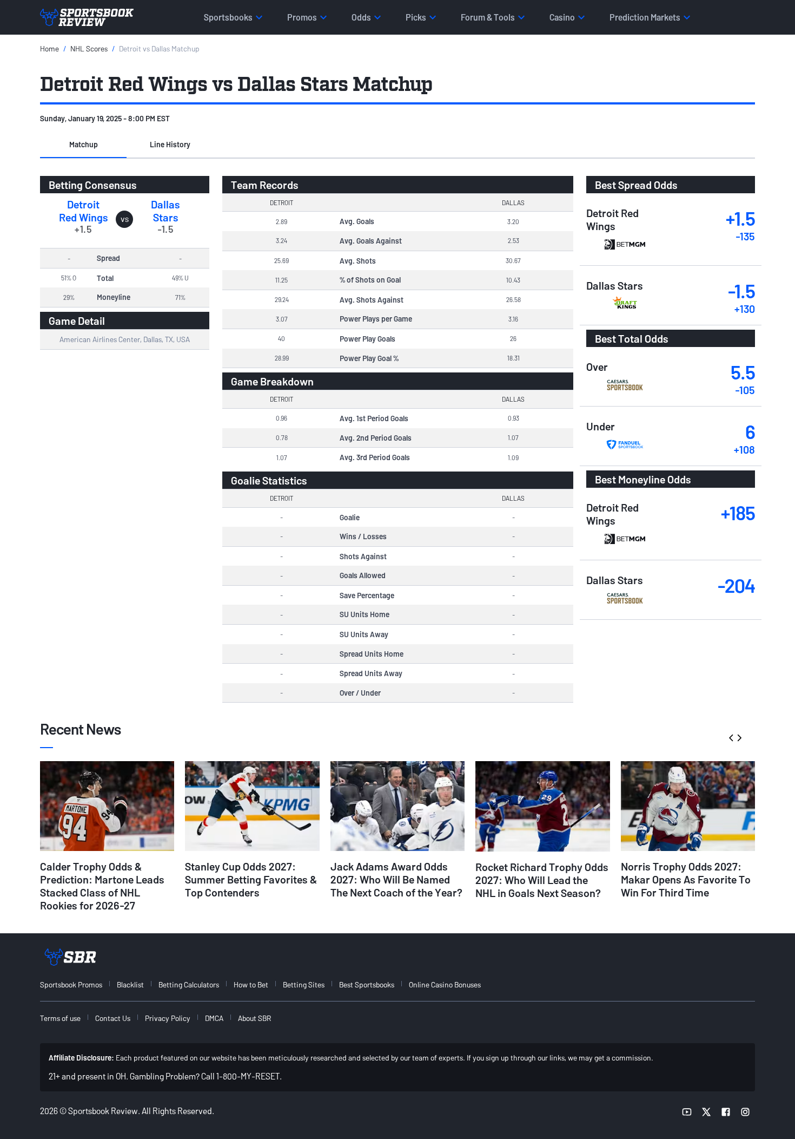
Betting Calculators (188, 984)
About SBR (254, 1018)
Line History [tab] (170, 144)
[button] (83, 145)
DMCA (214, 1018)
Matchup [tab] (83, 144)
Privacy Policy (167, 1018)
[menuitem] (77, 984)
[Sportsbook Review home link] (70, 957)
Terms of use (60, 1018)
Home (49, 48)
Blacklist (130, 984)
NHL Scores (89, 48)
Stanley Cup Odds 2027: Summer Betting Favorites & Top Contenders (251, 879)
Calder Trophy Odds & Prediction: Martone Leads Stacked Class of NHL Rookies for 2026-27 (102, 886)
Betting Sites (303, 984)
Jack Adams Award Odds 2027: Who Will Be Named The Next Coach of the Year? (396, 879)
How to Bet (251, 984)
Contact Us (112, 1018)
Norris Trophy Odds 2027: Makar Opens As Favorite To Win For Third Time (686, 879)
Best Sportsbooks (366, 984)
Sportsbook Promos (71, 984)
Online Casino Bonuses (445, 984)
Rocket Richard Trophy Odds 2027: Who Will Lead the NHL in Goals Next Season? (541, 879)
